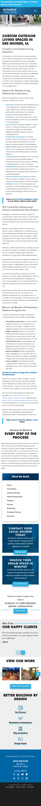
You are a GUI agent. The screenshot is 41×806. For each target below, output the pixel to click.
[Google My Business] (27, 774)
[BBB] (22, 778)
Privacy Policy (21, 787)
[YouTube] (22, 774)
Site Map (30, 787)
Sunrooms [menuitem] (10, 516)
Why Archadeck (20, 733)
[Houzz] (14, 778)
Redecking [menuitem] (11, 508)
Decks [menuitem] (9, 485)
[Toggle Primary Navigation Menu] (35, 11)
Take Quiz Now (20, 584)
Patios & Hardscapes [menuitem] (14, 497)
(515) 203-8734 (20, 761)
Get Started (20, 552)
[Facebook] (14, 774)
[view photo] (11, 673)
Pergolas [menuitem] (10, 501)
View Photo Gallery (20, 686)
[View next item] (23, 652)
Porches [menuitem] (10, 504)
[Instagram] (27, 778)
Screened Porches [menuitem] (14, 512)
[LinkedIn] (18, 774)
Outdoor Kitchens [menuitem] (13, 493)
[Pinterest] (18, 778)
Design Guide (20, 743)
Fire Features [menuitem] (11, 489)
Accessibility (10, 787)
